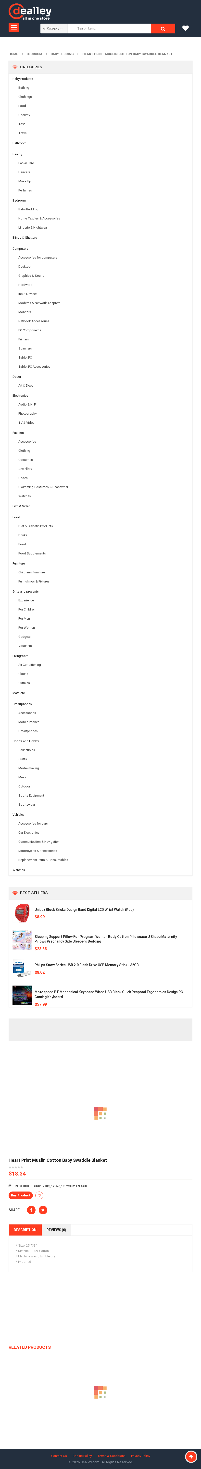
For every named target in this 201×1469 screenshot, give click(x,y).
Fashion (18, 433)
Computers (20, 248)
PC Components (29, 330)
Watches (24, 496)
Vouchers (25, 646)
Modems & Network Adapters (39, 303)
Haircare (24, 172)
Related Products (30, 1347)
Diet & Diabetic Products (35, 526)
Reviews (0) (56, 1230)
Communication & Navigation (39, 842)
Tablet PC (25, 357)
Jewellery (25, 469)
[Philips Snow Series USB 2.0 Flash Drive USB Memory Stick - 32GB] (22, 968)
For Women (26, 627)
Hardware (25, 285)
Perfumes (25, 190)
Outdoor (24, 786)
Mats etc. (19, 693)
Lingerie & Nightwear (33, 227)
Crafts (22, 759)
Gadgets (24, 637)
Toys (21, 124)
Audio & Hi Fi (27, 404)
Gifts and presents (26, 591)
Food (22, 106)
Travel (22, 133)
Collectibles (26, 750)
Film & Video (21, 506)
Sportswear (26, 804)
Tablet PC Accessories (34, 366)
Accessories (27, 441)
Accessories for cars (33, 823)
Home (13, 54)
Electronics (20, 395)
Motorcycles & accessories (37, 851)
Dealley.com (90, 1462)
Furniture (19, 563)
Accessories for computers (37, 257)
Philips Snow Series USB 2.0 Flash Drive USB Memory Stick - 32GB (87, 965)
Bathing (23, 87)
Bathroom (19, 143)
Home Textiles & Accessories (39, 218)
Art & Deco (26, 385)
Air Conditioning (29, 665)
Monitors (24, 312)
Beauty (17, 154)
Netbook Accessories (33, 321)
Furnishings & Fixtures (34, 581)
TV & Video (26, 422)
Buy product (20, 1195)
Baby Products (23, 79)
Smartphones (22, 704)
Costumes (25, 460)
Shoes (23, 478)
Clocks (23, 674)
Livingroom (20, 656)
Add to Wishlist (39, 1195)
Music (22, 777)
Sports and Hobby (26, 741)
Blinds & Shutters (25, 237)
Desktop (24, 266)
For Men (24, 618)
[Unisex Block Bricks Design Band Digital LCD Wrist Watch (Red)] (22, 913)
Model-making (28, 768)
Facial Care (26, 163)
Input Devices (28, 294)
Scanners (25, 348)
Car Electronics (28, 832)
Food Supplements (32, 553)
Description (25, 1230)
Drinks (22, 535)
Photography (27, 413)
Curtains (24, 683)
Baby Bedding (62, 54)
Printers (23, 339)
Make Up (24, 181)
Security (24, 115)
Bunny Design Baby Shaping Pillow (100, 1415)
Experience (26, 600)
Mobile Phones (28, 722)
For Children (26, 609)
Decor (17, 376)
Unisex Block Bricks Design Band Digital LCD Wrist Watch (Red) (84, 910)
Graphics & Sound (31, 275)
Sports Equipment (31, 795)
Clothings (25, 97)
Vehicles (19, 814)
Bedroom (34, 54)
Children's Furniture (31, 572)
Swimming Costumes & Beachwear (43, 487)
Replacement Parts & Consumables (43, 860)
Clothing (24, 450)
